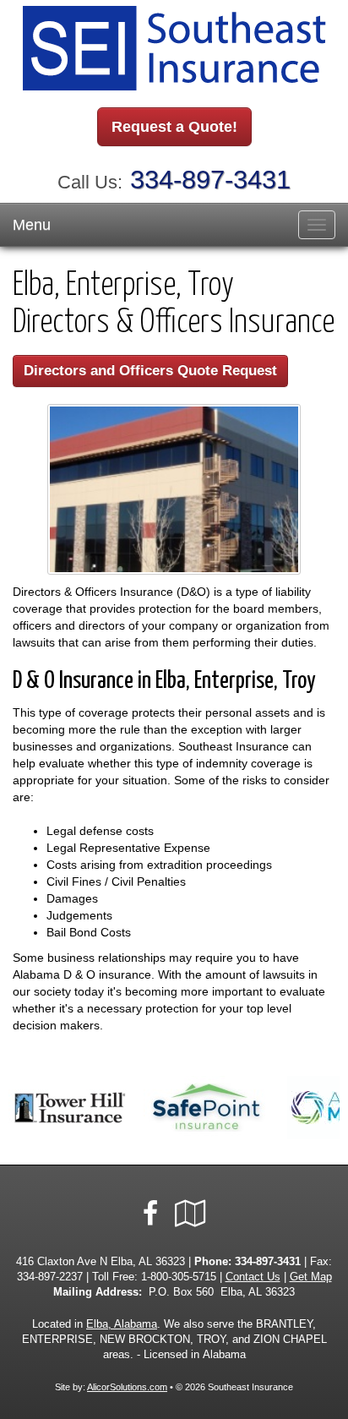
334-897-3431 (210, 179)
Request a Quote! (174, 126)
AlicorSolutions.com (127, 1387)
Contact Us (253, 1277)
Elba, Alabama (121, 1324)
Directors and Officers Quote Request (150, 371)
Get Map (311, 1277)
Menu (32, 224)
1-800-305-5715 (178, 1277)
